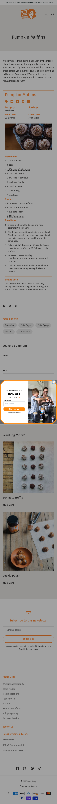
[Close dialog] (55, 382)
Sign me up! (14, 409)
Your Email (7, 400)
